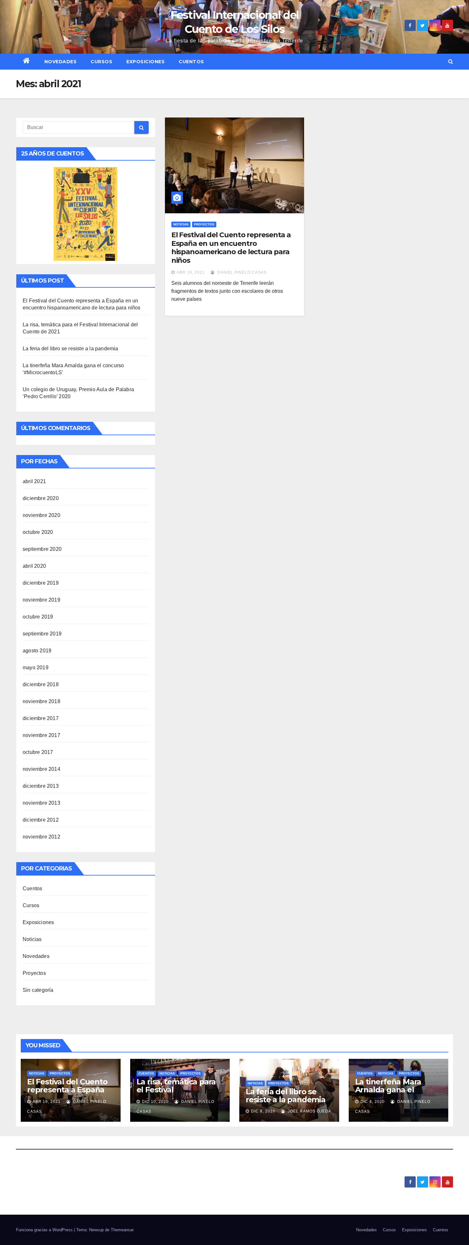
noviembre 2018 (41, 701)
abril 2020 (34, 566)
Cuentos (191, 62)
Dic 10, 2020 (155, 1101)
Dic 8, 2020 (263, 1111)
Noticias (32, 939)
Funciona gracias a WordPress (45, 1229)
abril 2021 (34, 481)
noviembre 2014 (41, 769)
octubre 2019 (38, 616)
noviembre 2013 (41, 803)
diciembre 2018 (41, 684)
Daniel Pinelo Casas (241, 272)
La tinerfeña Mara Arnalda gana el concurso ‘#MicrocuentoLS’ (388, 1093)
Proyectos (34, 973)
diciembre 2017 (41, 718)
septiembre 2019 (42, 633)
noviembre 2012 (41, 836)
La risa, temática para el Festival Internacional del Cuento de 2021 (176, 1093)
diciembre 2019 (41, 583)
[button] (450, 61)
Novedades (60, 62)
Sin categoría (38, 990)
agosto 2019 (37, 650)
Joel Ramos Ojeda (309, 1111)
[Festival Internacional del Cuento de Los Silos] (85, 213)
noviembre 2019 (41, 600)
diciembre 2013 (41, 786)
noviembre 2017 (41, 735)
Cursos (101, 62)
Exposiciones (145, 62)
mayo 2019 (35, 667)
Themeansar (122, 1229)
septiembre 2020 (42, 549)
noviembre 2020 (41, 515)
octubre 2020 (38, 532)
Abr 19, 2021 (191, 272)
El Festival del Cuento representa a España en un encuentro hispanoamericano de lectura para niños (231, 247)
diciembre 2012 (41, 820)
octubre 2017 (38, 752)
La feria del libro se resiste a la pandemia (70, 348)
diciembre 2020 (41, 498)
